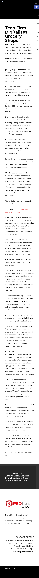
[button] (36, 7)
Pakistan (10, 56)
